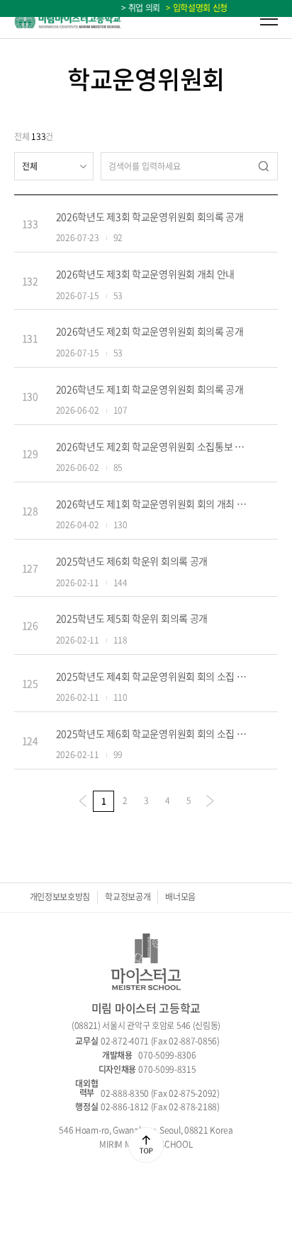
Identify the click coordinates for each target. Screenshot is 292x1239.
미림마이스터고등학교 (68, 19)
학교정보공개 (127, 896)
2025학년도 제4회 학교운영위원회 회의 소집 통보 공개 (153, 676)
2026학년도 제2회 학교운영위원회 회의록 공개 (150, 331)
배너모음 (180, 896)
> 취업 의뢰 (140, 7)
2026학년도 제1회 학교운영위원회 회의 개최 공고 (153, 503)
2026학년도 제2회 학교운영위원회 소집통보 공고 (153, 446)
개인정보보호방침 (60, 896)
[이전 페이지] (82, 801)
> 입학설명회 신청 (195, 7)
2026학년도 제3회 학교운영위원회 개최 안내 (145, 273)
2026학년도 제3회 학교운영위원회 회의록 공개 (150, 216)
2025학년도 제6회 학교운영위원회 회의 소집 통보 (153, 733)
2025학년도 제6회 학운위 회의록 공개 (132, 560)
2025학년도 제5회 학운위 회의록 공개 (132, 618)
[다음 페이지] (209, 801)
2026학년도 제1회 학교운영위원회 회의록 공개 (150, 389)
